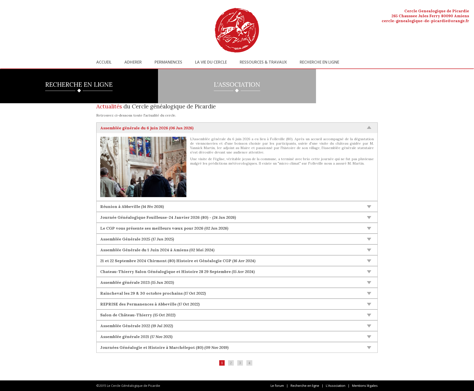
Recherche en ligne (319, 62)
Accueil (104, 62)
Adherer (133, 62)
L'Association (335, 385)
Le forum (277, 385)
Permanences (168, 62)
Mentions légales (365, 385)
